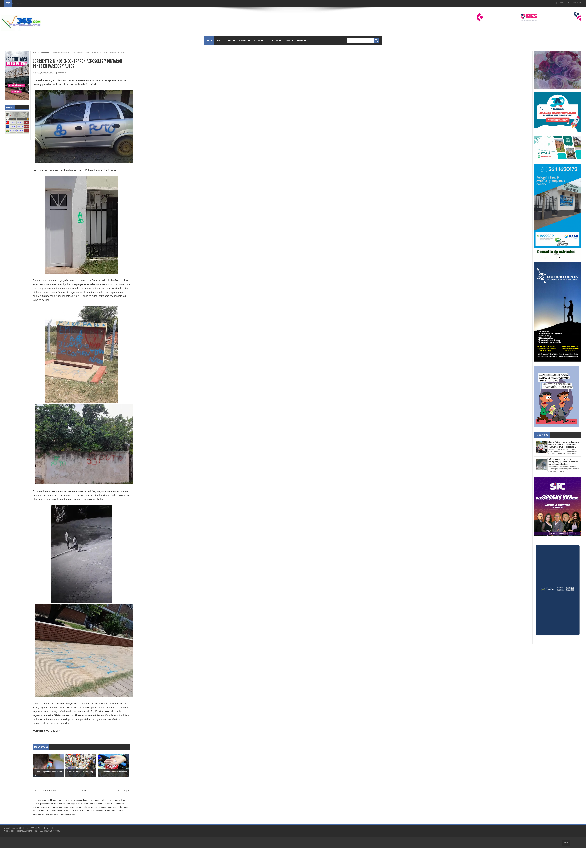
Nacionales (259, 40)
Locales (219, 40)
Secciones (301, 40)
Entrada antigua (121, 790)
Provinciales (244, 40)
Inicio (209, 40)
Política (289, 40)
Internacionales (275, 40)
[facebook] (557, 3)
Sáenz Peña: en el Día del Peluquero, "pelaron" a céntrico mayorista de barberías (563, 461)
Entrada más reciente (44, 790)
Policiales (230, 40)
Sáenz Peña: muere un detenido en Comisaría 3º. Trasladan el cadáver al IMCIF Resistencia (563, 444)
